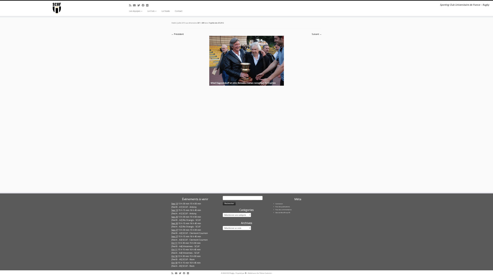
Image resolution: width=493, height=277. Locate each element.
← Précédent (177, 34)
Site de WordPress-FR (282, 213)
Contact (178, 11)
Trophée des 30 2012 (216, 23)
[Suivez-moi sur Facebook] (144, 5)
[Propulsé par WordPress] (246, 273)
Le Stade (166, 11)
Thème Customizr (265, 273)
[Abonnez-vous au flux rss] (131, 5)
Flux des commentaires (283, 210)
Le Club (151, 11)
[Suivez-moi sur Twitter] (139, 5)
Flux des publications (282, 207)
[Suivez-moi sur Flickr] (148, 5)
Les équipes (135, 11)
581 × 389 (200, 23)
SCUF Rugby (230, 273)
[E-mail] (135, 5)
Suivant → (317, 34)
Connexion (279, 204)
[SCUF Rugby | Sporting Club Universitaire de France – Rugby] (57, 8)
